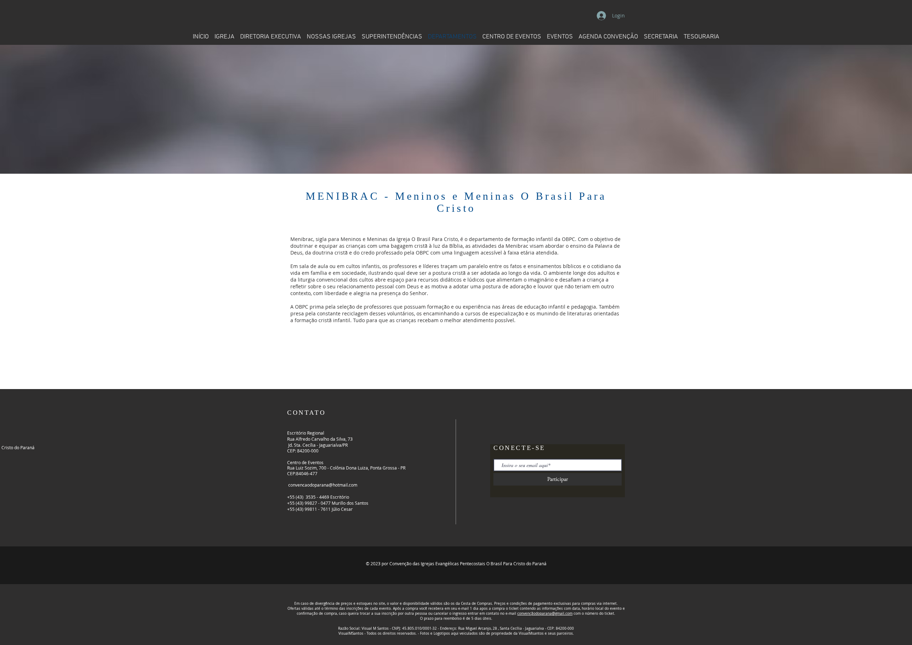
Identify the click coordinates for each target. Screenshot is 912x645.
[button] (512, 33)
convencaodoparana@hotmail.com (322, 485)
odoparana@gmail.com (552, 613)
